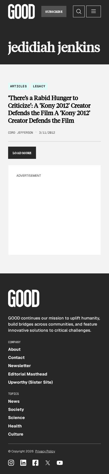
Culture (15, 434)
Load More (22, 153)
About (14, 349)
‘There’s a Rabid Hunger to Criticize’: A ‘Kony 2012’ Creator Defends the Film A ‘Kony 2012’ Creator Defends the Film (49, 109)
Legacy (39, 86)
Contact (16, 357)
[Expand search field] (79, 11)
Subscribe (53, 11)
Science (16, 417)
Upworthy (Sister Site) (30, 382)
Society (16, 409)
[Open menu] (93, 11)
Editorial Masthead (27, 374)
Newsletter (19, 365)
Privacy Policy (45, 451)
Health (15, 426)
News (14, 401)
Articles (18, 86)
